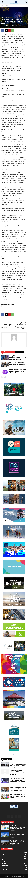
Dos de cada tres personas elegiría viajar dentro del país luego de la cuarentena (17, 827)
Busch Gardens (11, 304)
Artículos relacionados (8, 352)
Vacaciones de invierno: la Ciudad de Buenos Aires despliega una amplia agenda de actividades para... (17, 781)
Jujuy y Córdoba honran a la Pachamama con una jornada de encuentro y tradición (17, 357)
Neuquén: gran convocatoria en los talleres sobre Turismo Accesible (7, 325)
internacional (7, 17)
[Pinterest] (9, 30)
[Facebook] (2, 30)
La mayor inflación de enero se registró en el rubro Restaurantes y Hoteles (18, 789)
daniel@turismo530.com (17, 812)
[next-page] (5, 377)
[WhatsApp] (12, 30)
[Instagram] (12, 816)
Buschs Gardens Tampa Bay (7, 306)
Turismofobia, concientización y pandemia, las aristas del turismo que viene (18, 842)
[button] (26, 2)
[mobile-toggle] (2, 2)
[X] (6, 30)
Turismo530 (5, 25)
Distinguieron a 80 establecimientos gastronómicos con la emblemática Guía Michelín (21, 325)
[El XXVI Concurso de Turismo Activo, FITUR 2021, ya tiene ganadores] (5, 796)
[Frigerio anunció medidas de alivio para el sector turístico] (5, 364)
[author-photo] (14, 341)
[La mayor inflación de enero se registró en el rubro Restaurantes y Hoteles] (5, 789)
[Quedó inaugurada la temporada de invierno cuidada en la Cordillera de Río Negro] (5, 764)
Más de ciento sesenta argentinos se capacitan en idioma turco (17, 834)
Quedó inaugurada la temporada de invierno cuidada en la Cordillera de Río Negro (18, 764)
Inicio (2, 5)
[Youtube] (19, 816)
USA (11, 17)
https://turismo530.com (14, 344)
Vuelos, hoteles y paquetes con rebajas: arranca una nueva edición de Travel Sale (17, 371)
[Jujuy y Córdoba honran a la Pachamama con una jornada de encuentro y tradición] (5, 357)
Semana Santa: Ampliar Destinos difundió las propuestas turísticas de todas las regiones (18, 772)
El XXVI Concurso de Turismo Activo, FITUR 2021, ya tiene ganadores (17, 796)
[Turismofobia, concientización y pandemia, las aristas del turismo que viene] (5, 842)
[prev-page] (2, 377)
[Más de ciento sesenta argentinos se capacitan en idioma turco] (5, 834)
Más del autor (19, 352)
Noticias (6, 5)
